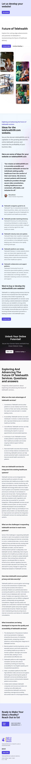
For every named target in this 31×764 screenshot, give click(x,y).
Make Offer (4, 724)
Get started (6, 12)
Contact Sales (6, 46)
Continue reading (20, 351)
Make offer (10, 351)
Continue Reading (18, 46)
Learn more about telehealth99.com (16, 724)
